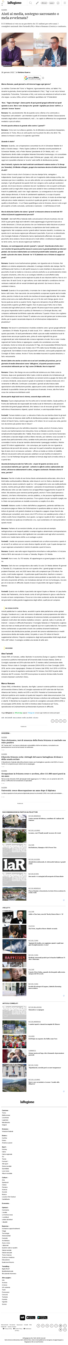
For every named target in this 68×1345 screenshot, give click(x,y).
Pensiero (5, 1187)
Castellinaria (6, 1199)
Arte (3, 1180)
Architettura (5, 1240)
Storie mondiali (6, 1166)
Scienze (4, 1189)
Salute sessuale (7, 1252)
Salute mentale (6, 1250)
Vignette (4, 1302)
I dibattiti (4, 1222)
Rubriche (5, 1226)
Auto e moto (6, 1243)
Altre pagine (6, 1278)
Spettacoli (5, 1182)
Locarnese (5, 1117)
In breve (4, 1285)
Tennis (4, 1159)
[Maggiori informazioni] (43, 78)
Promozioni (5, 1292)
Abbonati (44, 3)
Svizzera (5, 1129)
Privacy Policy (8, 1328)
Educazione (6, 1260)
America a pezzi (7, 1143)
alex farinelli (8, 717)
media (24, 717)
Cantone (5, 1110)
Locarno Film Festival (8, 1197)
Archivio (4, 1282)
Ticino (4, 1113)
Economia (5, 1203)
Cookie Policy (18, 1328)
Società (4, 1192)
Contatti (26, 1324)
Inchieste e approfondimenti (11, 1228)
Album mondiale (7, 1173)
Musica (4, 1194)
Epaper (52, 3)
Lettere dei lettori (7, 1219)
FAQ (30, 1324)
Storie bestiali (6, 1236)
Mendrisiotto (6, 1122)
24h (3, 1280)
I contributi (5, 1217)
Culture (5, 1177)
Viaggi (4, 1231)
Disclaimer (12, 1324)
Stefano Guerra (24, 72)
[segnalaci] (37, 3)
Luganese (5, 1120)
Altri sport (5, 1164)
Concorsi (5, 1294)
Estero (4, 1135)
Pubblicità (3, 1326)
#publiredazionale (7, 1271)
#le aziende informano (9, 1273)
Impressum (20, 1324)
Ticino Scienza (7, 1255)
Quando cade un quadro (9, 1248)
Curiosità (5, 1238)
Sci (3, 1156)
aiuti (2, 717)
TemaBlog (5, 1266)
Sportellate (5, 1168)
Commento (5, 1210)
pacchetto (29, 717)
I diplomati (5, 1245)
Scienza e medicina (8, 1257)
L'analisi (4, 1212)
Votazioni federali (7, 1131)
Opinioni (5, 1207)
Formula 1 (5, 1161)
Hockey (4, 1149)
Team (4, 1290)
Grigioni (4, 1125)
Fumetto (4, 1299)
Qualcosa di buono (8, 1262)
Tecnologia (5, 1233)
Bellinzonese (6, 1115)
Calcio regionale (7, 1154)
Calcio (4, 1152)
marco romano (17, 717)
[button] (38, 1325)
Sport (4, 1147)
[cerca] (30, 3)
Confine (4, 1138)
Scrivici (4, 1304)
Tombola (5, 1297)
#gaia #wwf (6, 1269)
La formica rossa (7, 1215)
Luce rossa (5, 1171)
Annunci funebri (12, 1326)
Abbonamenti (4, 1324)
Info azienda (6, 1287)
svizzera (35, 717)
